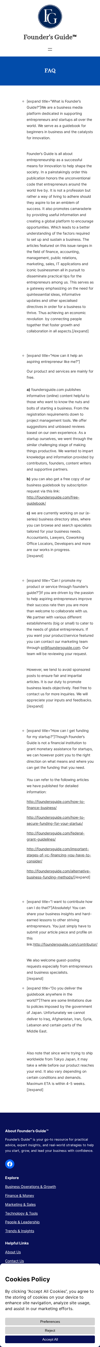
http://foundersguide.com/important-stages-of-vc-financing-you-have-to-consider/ (59, 855)
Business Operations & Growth (30, 1186)
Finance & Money (19, 1195)
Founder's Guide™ (50, 37)
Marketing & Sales (20, 1204)
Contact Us (14, 1261)
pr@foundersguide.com (60, 647)
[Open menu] (50, 49)
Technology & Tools (21, 1213)
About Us (13, 1252)
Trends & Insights (19, 1231)
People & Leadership (22, 1222)
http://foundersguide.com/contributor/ (65, 944)
